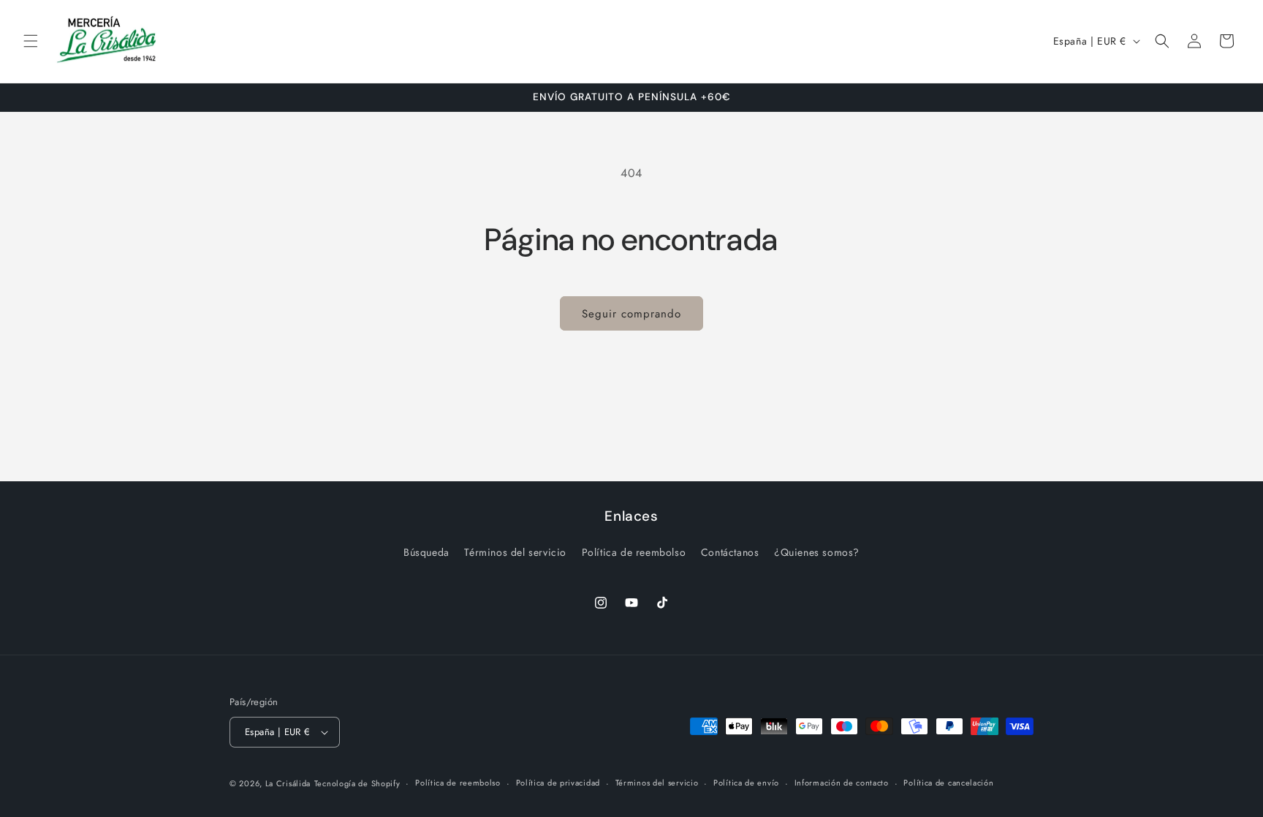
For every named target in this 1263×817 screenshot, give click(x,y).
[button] (31, 41)
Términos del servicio (515, 552)
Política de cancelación (948, 782)
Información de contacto (841, 782)
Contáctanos (730, 552)
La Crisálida (288, 783)
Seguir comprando (631, 314)
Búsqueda (426, 552)
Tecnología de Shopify (357, 783)
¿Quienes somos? (817, 552)
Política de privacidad (558, 782)
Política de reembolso (634, 552)
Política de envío (746, 782)
